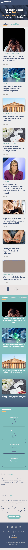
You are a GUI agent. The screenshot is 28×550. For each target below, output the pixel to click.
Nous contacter (7, 532)
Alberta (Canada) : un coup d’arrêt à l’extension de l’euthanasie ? (12, 250)
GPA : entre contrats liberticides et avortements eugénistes (14, 278)
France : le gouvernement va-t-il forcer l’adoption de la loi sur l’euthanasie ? (13, 118)
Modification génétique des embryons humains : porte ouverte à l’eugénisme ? (12, 88)
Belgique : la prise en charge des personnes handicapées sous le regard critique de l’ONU (14, 221)
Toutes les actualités (19, 297)
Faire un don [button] (14, 517)
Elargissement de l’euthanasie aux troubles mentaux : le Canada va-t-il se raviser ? (14, 58)
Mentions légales (20, 532)
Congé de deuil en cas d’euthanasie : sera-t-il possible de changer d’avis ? (13, 148)
